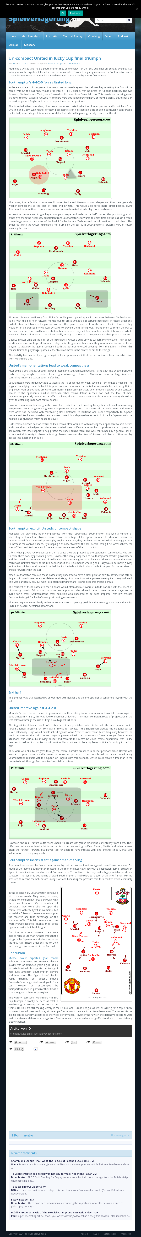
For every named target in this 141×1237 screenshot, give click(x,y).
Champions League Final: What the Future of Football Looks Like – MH (53, 1160)
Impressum (126, 1233)
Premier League (55, 63)
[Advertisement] (70, 1091)
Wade (14, 1164)
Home (12, 36)
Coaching (94, 36)
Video (108, 36)
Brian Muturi (18, 1177)
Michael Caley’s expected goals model (33, 958)
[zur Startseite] (45, 19)
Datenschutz (110, 1233)
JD (14, 63)
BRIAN (14, 1190)
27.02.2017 (24, 63)
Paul (13, 1216)
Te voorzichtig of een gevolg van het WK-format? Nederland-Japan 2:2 (53, 1173)
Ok (62, 13)
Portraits (51, 36)
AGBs (96, 1233)
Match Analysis (31, 36)
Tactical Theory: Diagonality (28, 1186)
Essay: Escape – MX (22, 1199)
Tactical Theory (73, 36)
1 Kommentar (73, 63)
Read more (75, 13)
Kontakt (84, 1233)
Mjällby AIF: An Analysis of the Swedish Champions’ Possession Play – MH (54, 1212)
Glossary (29, 44)
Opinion (14, 44)
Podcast (123, 36)
